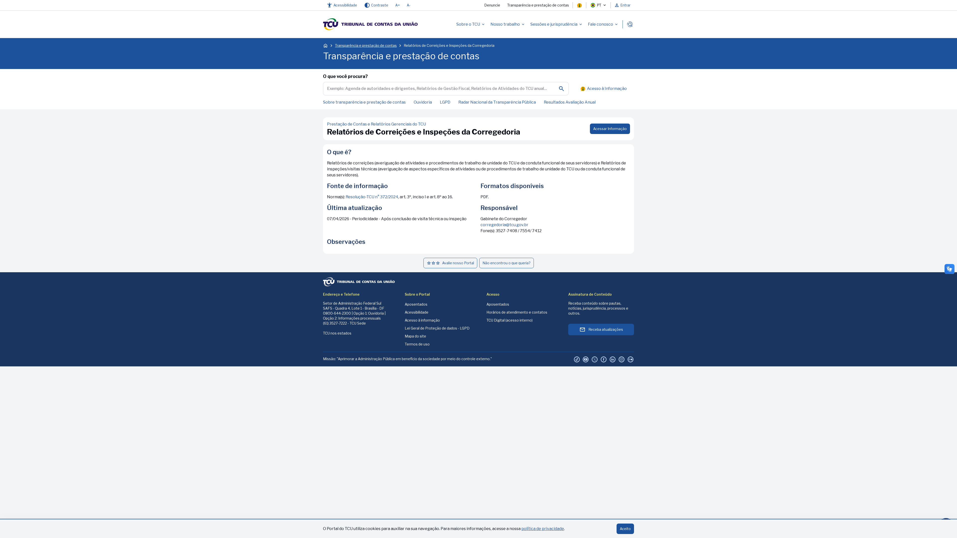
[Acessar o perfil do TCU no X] (594, 359)
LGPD (445, 102)
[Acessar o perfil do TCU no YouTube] (585, 359)
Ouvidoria (423, 102)
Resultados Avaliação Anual (570, 102)
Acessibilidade (416, 312)
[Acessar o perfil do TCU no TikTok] (576, 359)
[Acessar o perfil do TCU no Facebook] (603, 359)
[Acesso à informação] (579, 5)
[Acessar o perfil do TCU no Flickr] (630, 359)
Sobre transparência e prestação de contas (364, 102)
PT (599, 5)
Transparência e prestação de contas (538, 5)
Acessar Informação (610, 129)
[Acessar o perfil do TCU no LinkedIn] (612, 359)
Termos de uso (417, 344)
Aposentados (416, 304)
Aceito (625, 529)
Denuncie (492, 5)
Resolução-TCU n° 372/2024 (372, 197)
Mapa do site (415, 336)
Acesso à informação (422, 320)
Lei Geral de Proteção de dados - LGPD (437, 328)
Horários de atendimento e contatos (516, 312)
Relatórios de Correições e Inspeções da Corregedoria (449, 45)
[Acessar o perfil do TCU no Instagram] (621, 359)
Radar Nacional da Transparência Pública (497, 102)
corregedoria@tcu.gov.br (504, 224)
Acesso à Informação (607, 88)
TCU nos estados (337, 333)
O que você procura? (345, 76)
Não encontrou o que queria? (506, 263)
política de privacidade (542, 528)
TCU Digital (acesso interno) (509, 320)
